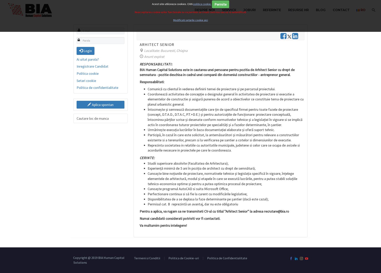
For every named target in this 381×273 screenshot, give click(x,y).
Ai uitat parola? (88, 59)
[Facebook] (291, 258)
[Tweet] (289, 37)
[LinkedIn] (296, 258)
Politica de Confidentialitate (227, 258)
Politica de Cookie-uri (183, 258)
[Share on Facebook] (283, 37)
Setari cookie (86, 80)
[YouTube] (306, 258)
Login (87, 51)
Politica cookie (88, 73)
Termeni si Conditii (147, 258)
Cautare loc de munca (93, 118)
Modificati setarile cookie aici (190, 20)
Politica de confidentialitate (97, 87)
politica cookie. (202, 4)
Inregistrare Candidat (92, 66)
